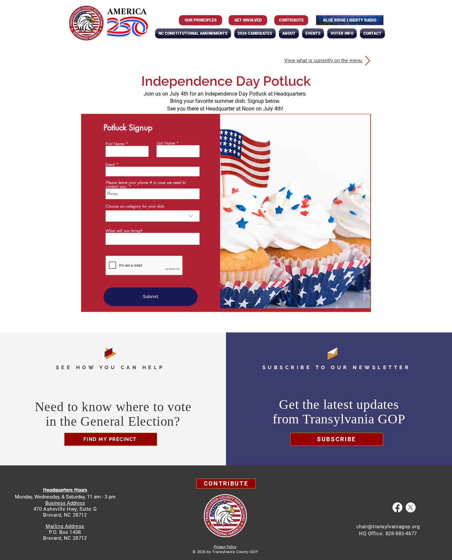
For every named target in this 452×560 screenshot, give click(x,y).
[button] (288, 33)
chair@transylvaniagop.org (388, 527)
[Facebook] (397, 507)
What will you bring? (124, 231)
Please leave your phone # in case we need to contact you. (146, 185)
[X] (411, 507)
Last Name (166, 143)
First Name (115, 144)
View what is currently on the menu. (323, 61)
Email (110, 165)
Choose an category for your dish (135, 206)
